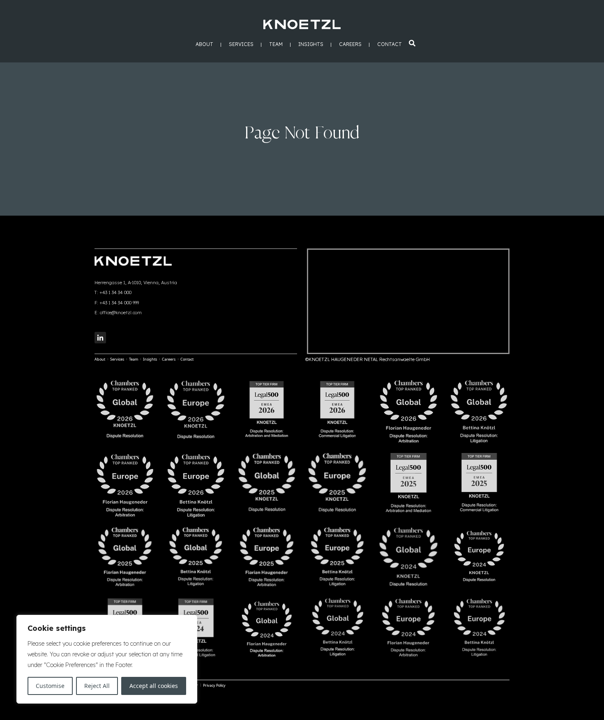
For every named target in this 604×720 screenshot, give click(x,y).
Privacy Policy (214, 685)
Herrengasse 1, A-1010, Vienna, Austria (136, 282)
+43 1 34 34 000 (115, 292)
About (204, 44)
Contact (389, 44)
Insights (310, 44)
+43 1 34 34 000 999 (119, 303)
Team (276, 44)
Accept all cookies (153, 686)
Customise (50, 686)
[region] (106, 659)
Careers (350, 44)
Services (241, 44)
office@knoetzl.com (121, 312)
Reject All (97, 686)
